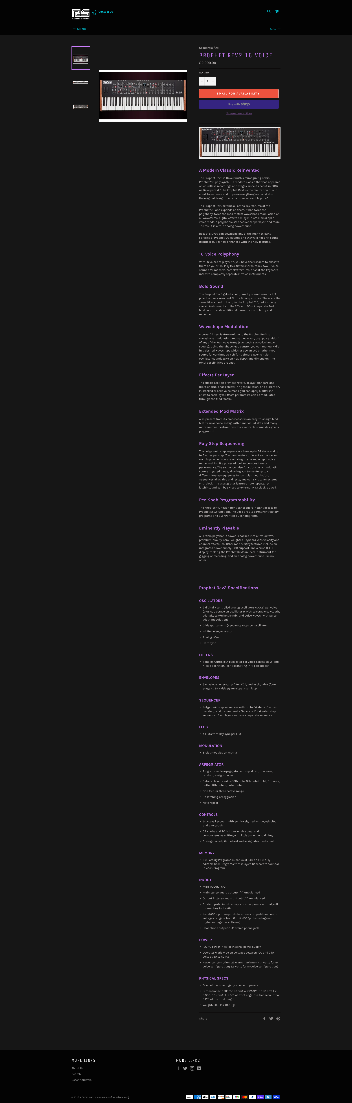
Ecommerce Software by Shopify (112, 1097)
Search (76, 1074)
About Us (77, 1068)
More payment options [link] (239, 113)
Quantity (204, 72)
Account (275, 29)
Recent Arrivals (81, 1080)
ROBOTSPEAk (87, 1097)
